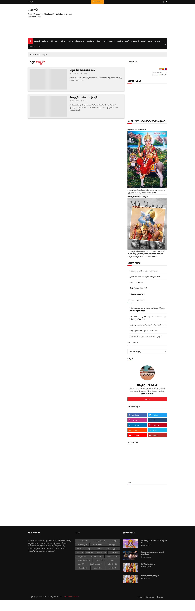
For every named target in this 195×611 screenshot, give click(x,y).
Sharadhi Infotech (72, 596)
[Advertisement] (121, 21)
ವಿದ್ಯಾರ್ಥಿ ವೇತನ (96, 564)
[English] (166, 69)
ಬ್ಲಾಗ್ (105, 41)
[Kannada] (163, 69)
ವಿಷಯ (33, 9)
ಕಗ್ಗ (52, 41)
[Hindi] (160, 69)
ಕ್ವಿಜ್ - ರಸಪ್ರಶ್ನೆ (112, 549)
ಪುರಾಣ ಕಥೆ (96, 556)
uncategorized (99, 541)
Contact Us (150, 597)
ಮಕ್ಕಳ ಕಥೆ (100, 560)
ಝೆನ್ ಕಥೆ (101, 552)
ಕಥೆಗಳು (63, 41)
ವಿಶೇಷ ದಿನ (112, 564)
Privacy (140, 597)
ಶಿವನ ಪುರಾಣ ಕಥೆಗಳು (136, 282)
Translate (164, 74)
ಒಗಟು (80, 549)
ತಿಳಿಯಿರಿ (147, 399)
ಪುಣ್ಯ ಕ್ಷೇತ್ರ (82, 556)
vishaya (85, 74)
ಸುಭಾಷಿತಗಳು (91, 41)
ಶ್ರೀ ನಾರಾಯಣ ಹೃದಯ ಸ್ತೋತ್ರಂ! (151, 336)
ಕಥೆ (100, 549)
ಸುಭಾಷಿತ (112, 568)
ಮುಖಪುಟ (30, 2)
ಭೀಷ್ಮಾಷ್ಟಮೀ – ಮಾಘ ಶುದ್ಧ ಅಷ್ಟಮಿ (84, 97)
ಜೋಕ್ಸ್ (150, 41)
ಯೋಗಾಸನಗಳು (79, 41)
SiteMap (160, 597)
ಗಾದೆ (80, 552)
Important (82, 541)
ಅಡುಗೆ (127, 41)
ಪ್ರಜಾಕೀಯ (32, 46)
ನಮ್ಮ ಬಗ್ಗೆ (111, 41)
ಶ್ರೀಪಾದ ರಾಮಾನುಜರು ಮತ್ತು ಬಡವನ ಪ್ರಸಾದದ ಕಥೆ (144, 277)
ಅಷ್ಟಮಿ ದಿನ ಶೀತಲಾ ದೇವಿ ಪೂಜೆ (82, 70)
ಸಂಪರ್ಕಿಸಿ (120, 41)
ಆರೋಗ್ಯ (143, 41)
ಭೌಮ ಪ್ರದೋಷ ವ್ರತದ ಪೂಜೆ (138, 288)
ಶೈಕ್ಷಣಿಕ (99, 41)
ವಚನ (56, 41)
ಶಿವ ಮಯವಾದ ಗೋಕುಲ (137, 294)
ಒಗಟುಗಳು (45, 41)
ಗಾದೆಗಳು (70, 41)
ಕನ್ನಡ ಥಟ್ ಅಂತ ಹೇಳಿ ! (150, 330)
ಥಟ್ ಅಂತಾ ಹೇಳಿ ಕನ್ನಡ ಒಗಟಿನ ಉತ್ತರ (154, 325)
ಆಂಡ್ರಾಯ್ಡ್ (82, 545)
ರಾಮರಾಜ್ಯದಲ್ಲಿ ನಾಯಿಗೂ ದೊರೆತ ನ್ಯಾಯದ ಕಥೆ (143, 271)
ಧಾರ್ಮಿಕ (157, 41)
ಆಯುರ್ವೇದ (135, 41)
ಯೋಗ (39, 46)
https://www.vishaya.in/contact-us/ (41, 551)
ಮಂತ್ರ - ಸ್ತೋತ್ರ (84, 560)
